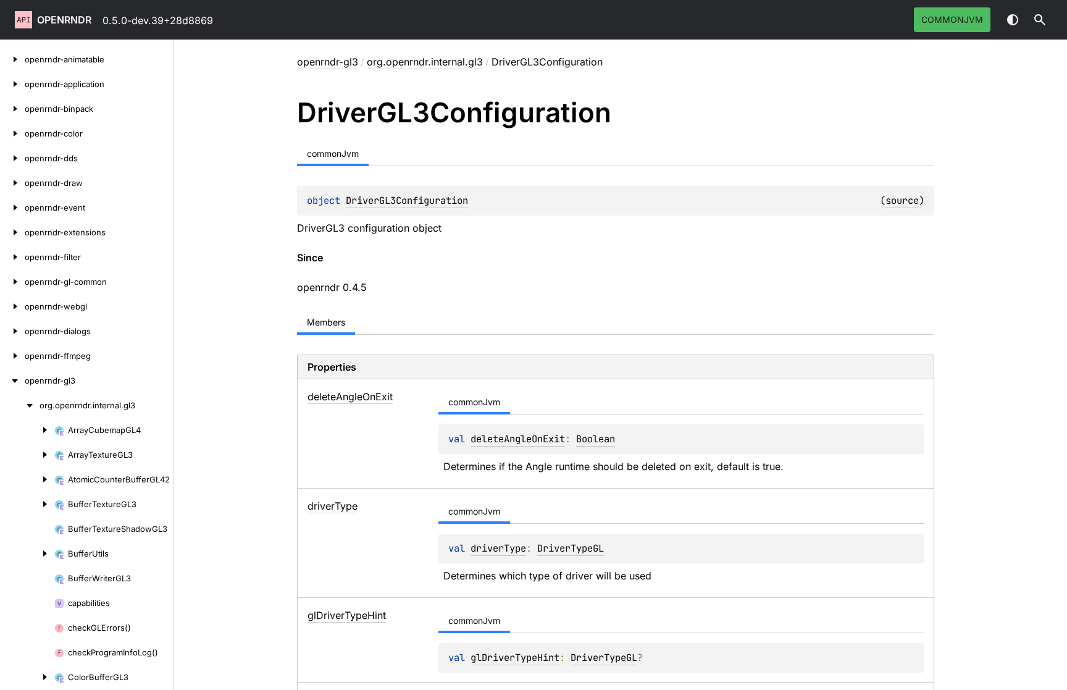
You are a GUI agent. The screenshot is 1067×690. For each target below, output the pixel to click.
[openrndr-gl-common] (12, 281)
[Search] (1039, 19)
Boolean (595, 438)
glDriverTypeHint (515, 657)
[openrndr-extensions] (12, 232)
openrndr (64, 20)
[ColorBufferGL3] (27, 677)
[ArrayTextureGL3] (27, 454)
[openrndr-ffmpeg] (12, 355)
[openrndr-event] (12, 207)
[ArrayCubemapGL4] (27, 430)
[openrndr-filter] (12, 257)
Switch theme (1012, 19)
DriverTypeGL (570, 548)
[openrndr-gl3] (12, 380)
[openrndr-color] (12, 133)
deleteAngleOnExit (518, 438)
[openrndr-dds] (12, 158)
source (902, 200)
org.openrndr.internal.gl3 (425, 62)
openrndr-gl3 (327, 62)
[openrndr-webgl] (12, 306)
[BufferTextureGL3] (27, 504)
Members (326, 322)
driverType (498, 548)
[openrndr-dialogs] (12, 331)
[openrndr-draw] (12, 182)
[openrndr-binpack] (12, 108)
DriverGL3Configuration (407, 200)
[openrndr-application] (12, 84)
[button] (1039, 19)
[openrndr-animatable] (12, 59)
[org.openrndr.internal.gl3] (20, 405)
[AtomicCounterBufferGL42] (27, 479)
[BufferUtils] (27, 553)
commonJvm (952, 19)
